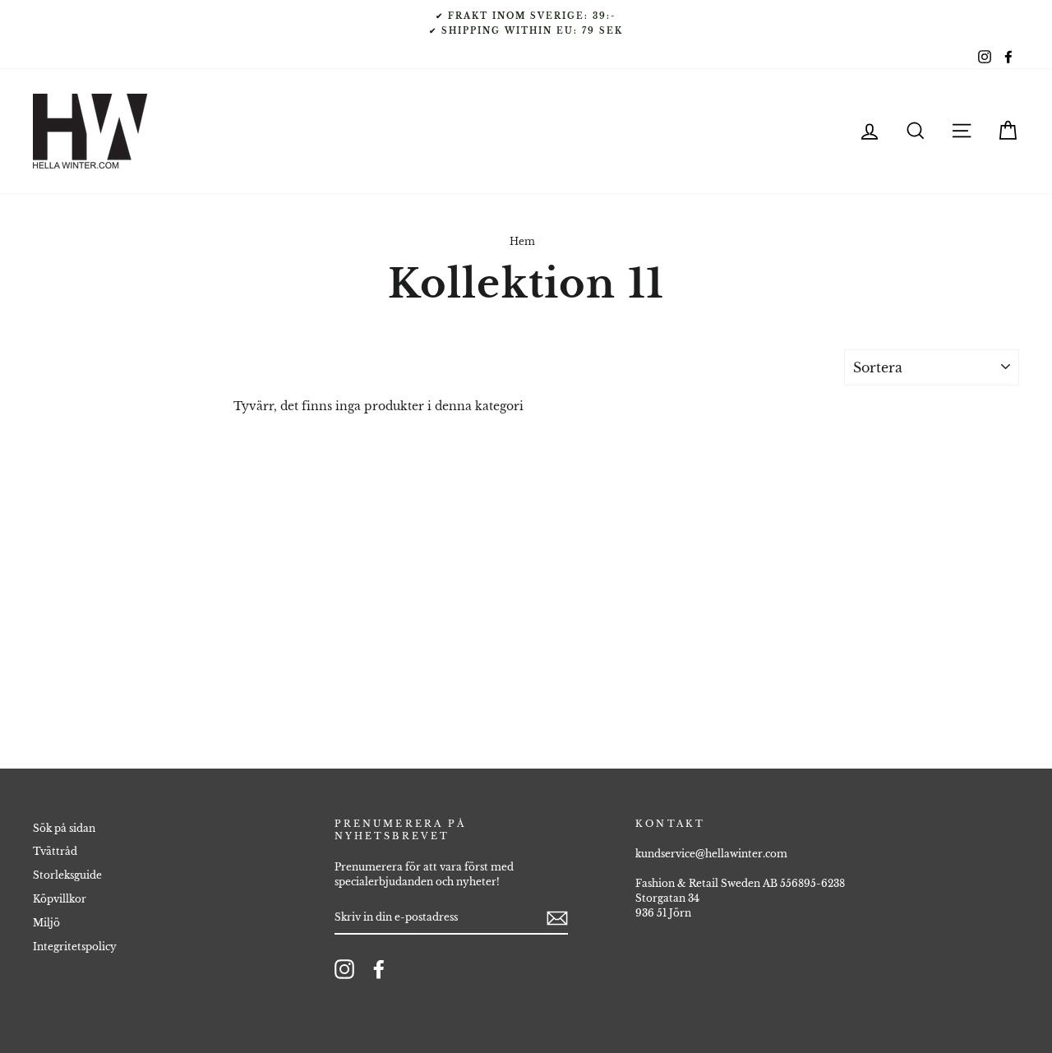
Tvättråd (55, 851)
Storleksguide (67, 875)
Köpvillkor (59, 899)
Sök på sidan (64, 828)
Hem (522, 241)
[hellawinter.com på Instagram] (344, 969)
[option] (526, 23)
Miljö (46, 923)
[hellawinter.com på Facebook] (379, 969)
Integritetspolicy (75, 946)
